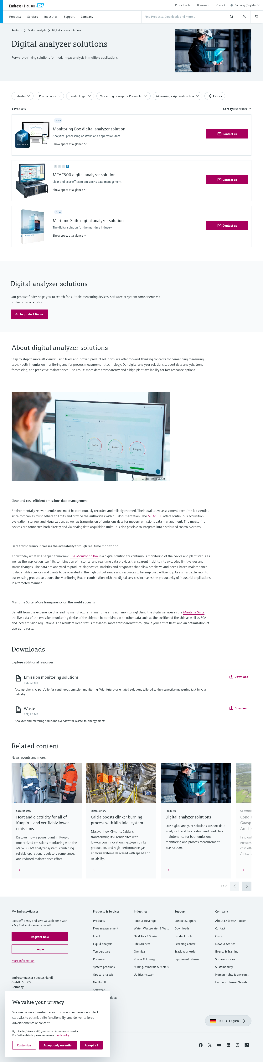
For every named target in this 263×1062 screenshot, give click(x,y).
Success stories (225, 959)
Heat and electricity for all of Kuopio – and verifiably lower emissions (42, 822)
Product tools (182, 5)
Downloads (203, 5)
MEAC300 (155, 516)
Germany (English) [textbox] (245, 5)
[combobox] (247, 5)
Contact (220, 5)
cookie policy (62, 1035)
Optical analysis (37, 30)
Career (219, 936)
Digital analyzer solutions (188, 817)
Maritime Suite (193, 612)
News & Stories (225, 944)
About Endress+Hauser (230, 921)
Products (17, 30)
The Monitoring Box (84, 556)
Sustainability (224, 967)
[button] (69, 144)
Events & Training (226, 951)
